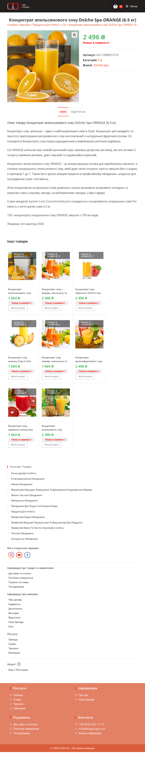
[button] (74, 35)
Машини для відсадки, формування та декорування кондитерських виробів (51, 489)
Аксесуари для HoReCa (23, 473)
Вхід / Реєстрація (18, 669)
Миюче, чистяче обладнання (26, 495)
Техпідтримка (16, 586)
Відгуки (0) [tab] (78, 111)
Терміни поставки (18, 582)
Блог (11, 626)
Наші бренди (15, 622)
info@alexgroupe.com (92, 728)
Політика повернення (20, 577)
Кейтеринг (14, 652)
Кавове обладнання (21, 484)
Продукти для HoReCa (46, 24)
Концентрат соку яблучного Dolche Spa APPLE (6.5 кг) (88, 292)
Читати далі (18, 307)
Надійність (14, 604)
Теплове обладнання (22, 533)
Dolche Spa (101, 65)
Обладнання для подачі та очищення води (34, 506)
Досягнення (15, 608)
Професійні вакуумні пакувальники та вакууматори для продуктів (46, 522)
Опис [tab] (63, 111)
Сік (64, 24)
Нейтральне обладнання (24, 500)
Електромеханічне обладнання (27, 478)
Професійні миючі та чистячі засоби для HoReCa (37, 527)
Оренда (13, 639)
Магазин (25, 24)
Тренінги (13, 648)
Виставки (13, 613)
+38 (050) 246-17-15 (91, 724)
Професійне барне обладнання (28, 517)
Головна (12, 24)
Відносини (14, 617)
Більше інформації (90, 733)
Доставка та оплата (19, 573)
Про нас (83, 695)
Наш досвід (15, 599)
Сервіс (12, 644)
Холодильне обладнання (24, 538)
